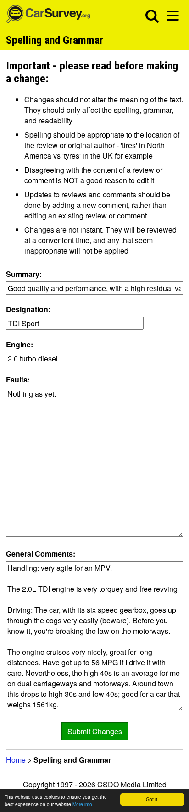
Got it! (152, 799)
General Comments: (40, 553)
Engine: (19, 344)
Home (16, 759)
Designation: (28, 309)
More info (82, 804)
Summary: (24, 274)
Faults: (18, 379)
